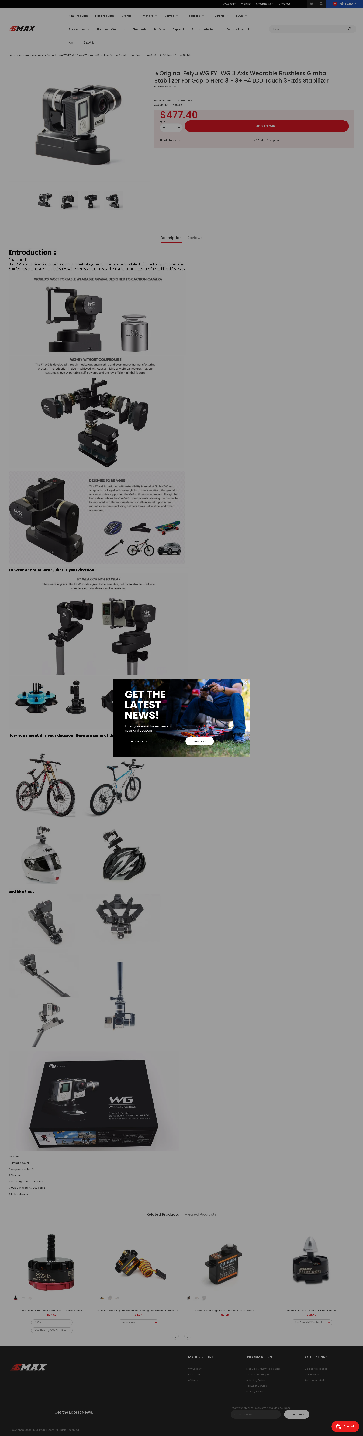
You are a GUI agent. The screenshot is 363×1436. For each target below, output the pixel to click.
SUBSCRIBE (200, 741)
